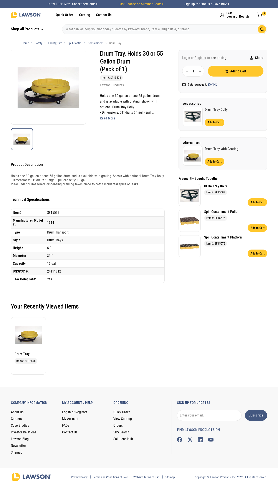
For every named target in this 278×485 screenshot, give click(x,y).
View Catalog (122, 419)
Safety (38, 43)
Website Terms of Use (146, 477)
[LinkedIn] (200, 439)
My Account (70, 419)
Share (259, 58)
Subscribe (256, 415)
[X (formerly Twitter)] (190, 439)
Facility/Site (55, 43)
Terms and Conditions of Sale (110, 477)
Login (186, 58)
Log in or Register (74, 412)
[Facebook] (179, 439)
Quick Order (64, 15)
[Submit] (262, 29)
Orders (118, 425)
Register (200, 58)
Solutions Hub (123, 439)
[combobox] (164, 29)
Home (25, 43)
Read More (107, 118)
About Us (17, 412)
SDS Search (121, 432)
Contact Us (104, 15)
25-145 (212, 85)
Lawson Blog (20, 439)
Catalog (84, 15)
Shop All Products (25, 29)
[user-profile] (222, 15)
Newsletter (18, 446)
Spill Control (75, 43)
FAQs (65, 425)
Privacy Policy (79, 477)
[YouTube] (210, 439)
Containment (95, 43)
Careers (16, 419)
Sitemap (16, 452)
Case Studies (20, 425)
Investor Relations (23, 432)
